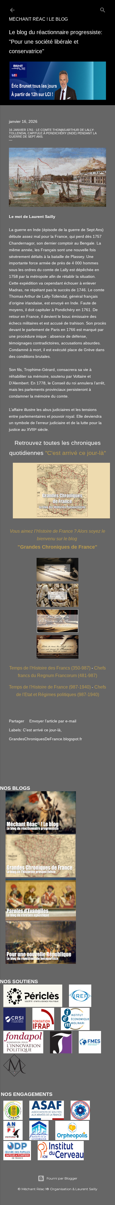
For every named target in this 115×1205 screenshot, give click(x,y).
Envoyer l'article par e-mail (52, 721)
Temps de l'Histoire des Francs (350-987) (49, 668)
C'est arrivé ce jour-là (42, 730)
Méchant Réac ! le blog (38, 19)
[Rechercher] (102, 8)
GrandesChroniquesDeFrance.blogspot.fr (45, 739)
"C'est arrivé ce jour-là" (75, 453)
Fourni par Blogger (62, 1178)
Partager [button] (16, 721)
